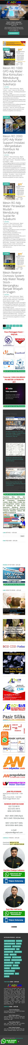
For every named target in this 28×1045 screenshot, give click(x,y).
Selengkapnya (13, 30)
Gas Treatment (16, 946)
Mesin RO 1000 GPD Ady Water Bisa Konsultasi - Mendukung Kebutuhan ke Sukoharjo (13, 76)
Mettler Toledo (16, 957)
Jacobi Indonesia (8, 951)
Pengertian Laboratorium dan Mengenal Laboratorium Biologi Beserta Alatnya (14, 459)
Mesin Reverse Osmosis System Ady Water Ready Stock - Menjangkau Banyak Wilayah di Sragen (14, 282)
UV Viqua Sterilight (9, 971)
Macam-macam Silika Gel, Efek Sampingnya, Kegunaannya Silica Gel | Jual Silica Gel (15, 483)
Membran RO (7, 957)
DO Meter (18, 943)
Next (8, 328)
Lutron (6, 954)
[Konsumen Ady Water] (14, 369)
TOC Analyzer (7, 965)
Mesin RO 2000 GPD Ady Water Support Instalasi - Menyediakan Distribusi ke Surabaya (14, 144)
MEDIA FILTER (14, 842)
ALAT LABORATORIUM (17, 844)
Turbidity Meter (15, 968)
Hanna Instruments (9, 949)
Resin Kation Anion (16, 960)
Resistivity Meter (8, 962)
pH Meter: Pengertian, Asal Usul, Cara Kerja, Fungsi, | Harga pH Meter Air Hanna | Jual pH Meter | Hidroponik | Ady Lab (16, 434)
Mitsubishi (7, 960)
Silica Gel (17, 962)
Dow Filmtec (7, 946)
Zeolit (17, 973)
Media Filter (13, 954)
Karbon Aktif (18, 951)
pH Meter (6, 976)
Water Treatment (9, 973)
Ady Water (6, 86)
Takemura (7, 968)
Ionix (17, 949)
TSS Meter (15, 965)
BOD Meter (19, 941)
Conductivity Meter (9, 943)
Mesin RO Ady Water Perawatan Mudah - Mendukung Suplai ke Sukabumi (14, 211)
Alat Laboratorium (9, 941)
